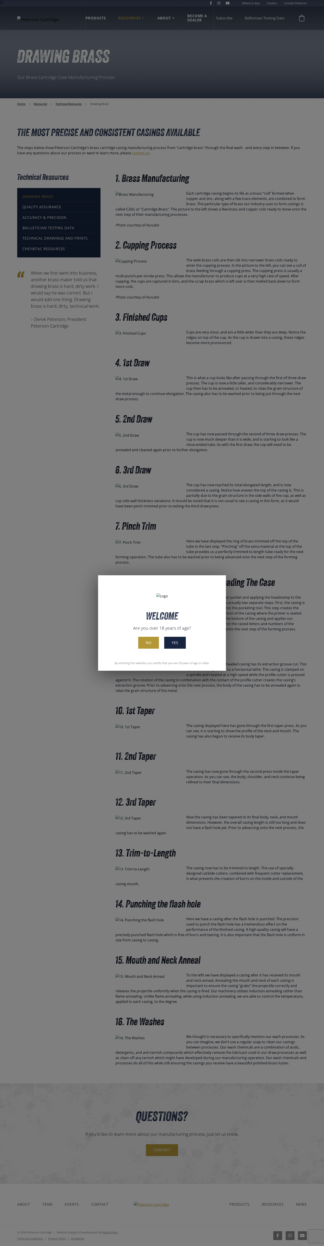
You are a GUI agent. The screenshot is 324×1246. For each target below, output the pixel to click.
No (148, 642)
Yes (175, 642)
